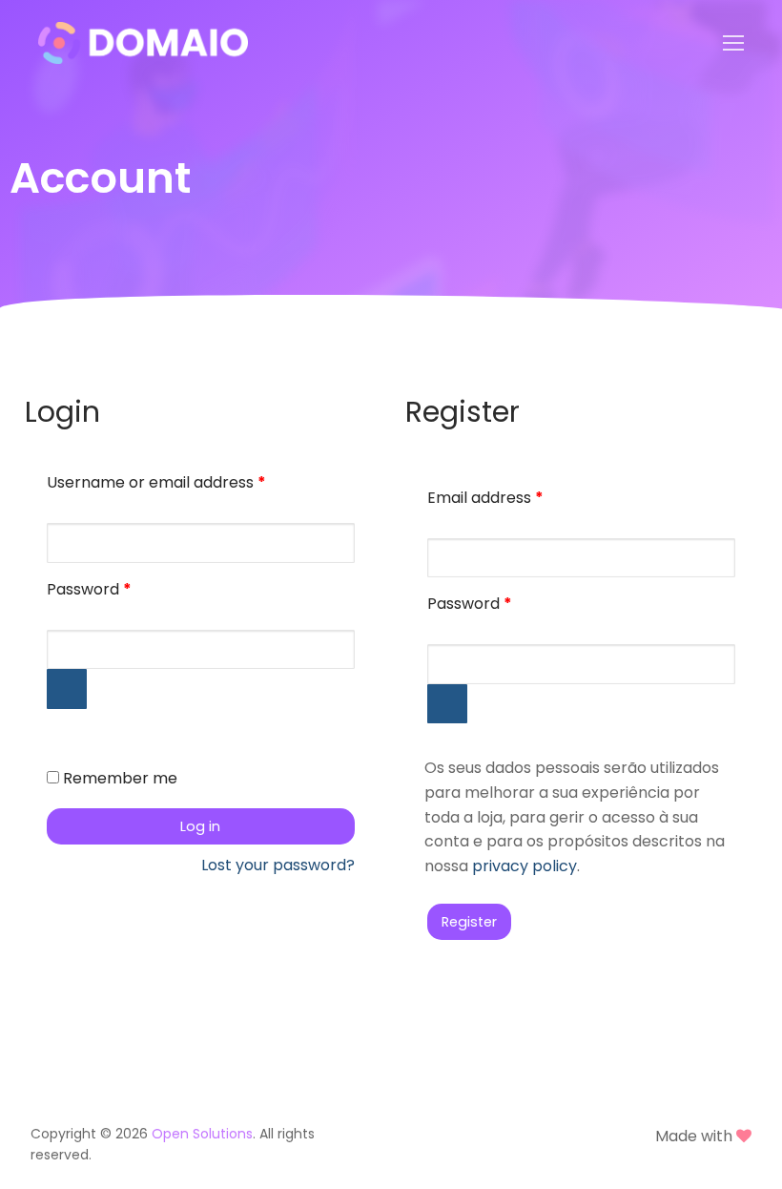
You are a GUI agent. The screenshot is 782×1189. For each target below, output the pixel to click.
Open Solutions (202, 1133)
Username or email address (189, 480)
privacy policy (524, 866)
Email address (517, 496)
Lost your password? (278, 865)
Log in (200, 826)
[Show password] (67, 689)
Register (469, 921)
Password (121, 587)
